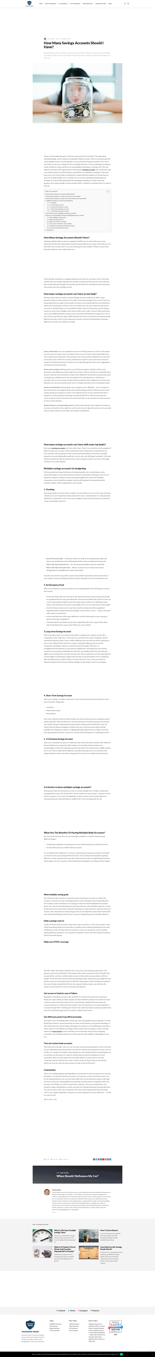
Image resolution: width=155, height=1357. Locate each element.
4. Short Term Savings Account (59, 209)
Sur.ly (118, 1331)
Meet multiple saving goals (57, 217)
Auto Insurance (75, 3)
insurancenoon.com (115, 1327)
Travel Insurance (54, 1330)
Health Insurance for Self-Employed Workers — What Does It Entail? (97, 1333)
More (110, 3)
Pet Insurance (54, 1326)
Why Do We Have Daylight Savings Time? (65, 1231)
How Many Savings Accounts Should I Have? (60, 194)
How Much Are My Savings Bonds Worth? (111, 1248)
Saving (58, 38)
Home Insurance (88, 3)
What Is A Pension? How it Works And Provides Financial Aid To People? (65, 1249)
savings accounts (58, 448)
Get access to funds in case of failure (60, 223)
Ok (121, 1354)
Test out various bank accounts (58, 228)
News (41, 3)
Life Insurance (63, 3)
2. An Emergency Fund (56, 205)
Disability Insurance (55, 1324)
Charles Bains (51, 38)
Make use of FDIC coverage (57, 221)
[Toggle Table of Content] (107, 191)
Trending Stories (100, 3)
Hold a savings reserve (56, 219)
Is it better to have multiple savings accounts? (61, 213)
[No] (153, 1354)
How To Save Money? (109, 1230)
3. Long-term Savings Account (58, 207)
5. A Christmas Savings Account (59, 211)
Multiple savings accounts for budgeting (59, 201)
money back (57, 1031)
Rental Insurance (55, 1328)
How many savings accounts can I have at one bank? (63, 196)
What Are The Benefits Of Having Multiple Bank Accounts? (65, 215)
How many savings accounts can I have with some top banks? (66, 198)
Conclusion (49, 230)
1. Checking (52, 203)
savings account (89, 170)
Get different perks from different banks (61, 226)
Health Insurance (50, 3)
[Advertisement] (54, 19)
